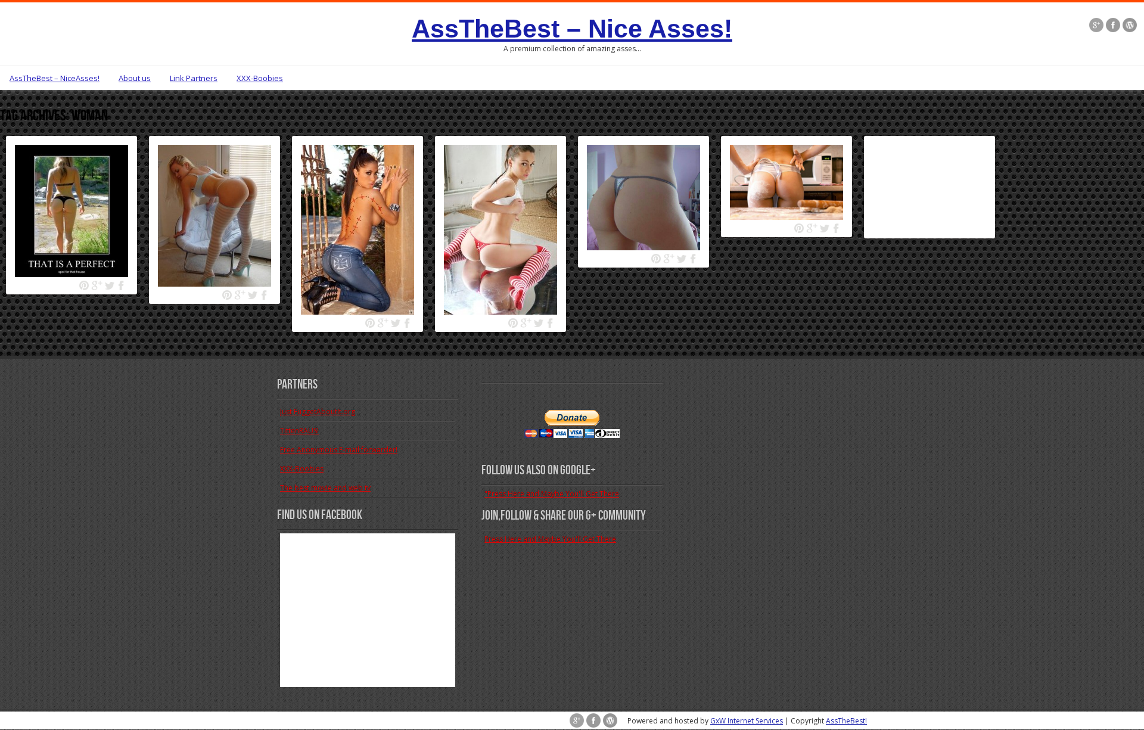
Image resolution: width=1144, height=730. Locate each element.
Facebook (122, 285)
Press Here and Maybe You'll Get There (550, 539)
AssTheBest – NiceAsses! (55, 78)
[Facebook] (1113, 26)
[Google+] (1096, 26)
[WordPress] (1130, 26)
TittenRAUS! (299, 430)
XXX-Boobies (260, 78)
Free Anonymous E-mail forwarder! (338, 450)
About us (135, 78)
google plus (96, 285)
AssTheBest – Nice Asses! (572, 28)
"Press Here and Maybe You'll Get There (551, 494)
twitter (109, 285)
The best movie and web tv (325, 488)
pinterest (84, 285)
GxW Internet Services (746, 721)
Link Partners (193, 78)
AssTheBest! (846, 721)
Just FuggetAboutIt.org (317, 411)
